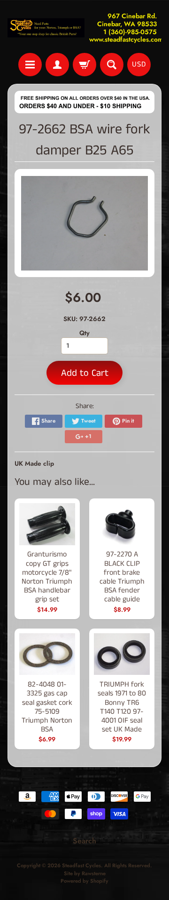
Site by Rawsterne (85, 873)
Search (84, 840)
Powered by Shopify (84, 881)
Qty (84, 332)
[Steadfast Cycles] (46, 27)
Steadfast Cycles (81, 865)
